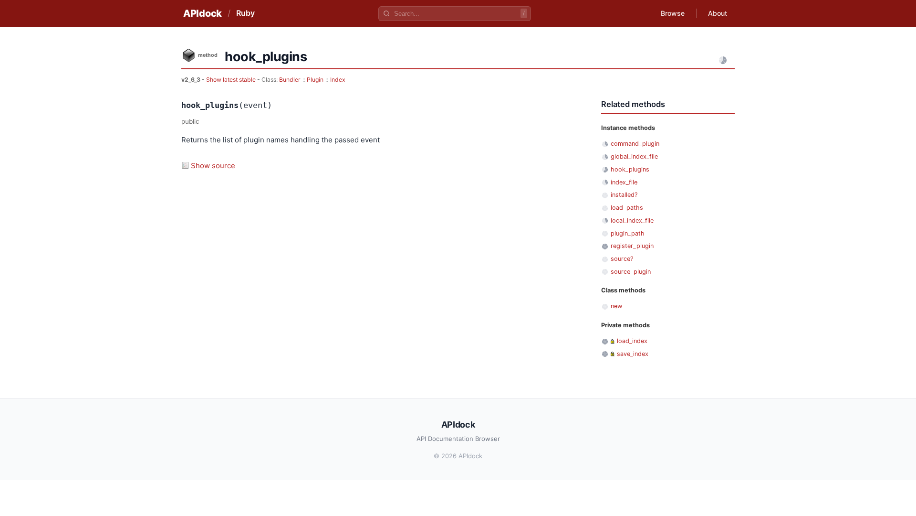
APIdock (202, 13)
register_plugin (632, 245)
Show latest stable (231, 79)
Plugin (315, 79)
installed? (624, 194)
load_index (632, 340)
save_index (632, 353)
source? (622, 258)
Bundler (290, 79)
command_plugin (635, 143)
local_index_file (632, 220)
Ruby (245, 13)
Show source (213, 165)
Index (337, 79)
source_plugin (631, 271)
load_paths (627, 207)
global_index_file (634, 156)
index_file (624, 182)
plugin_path (628, 233)
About (717, 13)
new (616, 306)
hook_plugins (630, 169)
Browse (673, 13)
